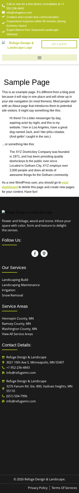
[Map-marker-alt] (44, 253)
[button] (39, 57)
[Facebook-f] (34, 253)
